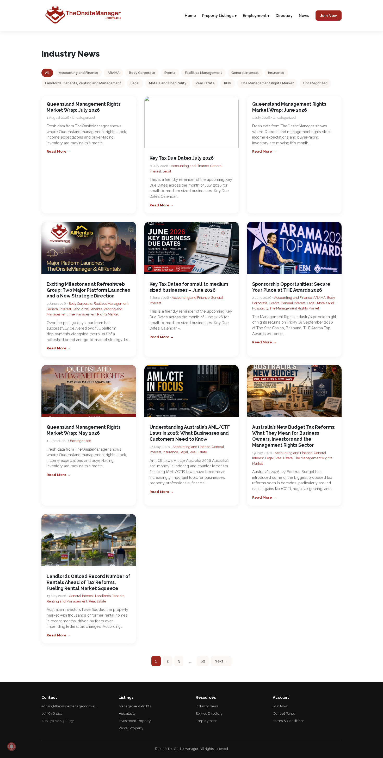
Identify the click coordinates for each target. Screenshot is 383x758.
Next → (221, 661)
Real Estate (205, 83)
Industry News (207, 706)
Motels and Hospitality (167, 83)
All (47, 73)
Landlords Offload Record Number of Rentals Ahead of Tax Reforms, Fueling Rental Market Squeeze (88, 582)
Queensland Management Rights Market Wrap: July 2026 (84, 107)
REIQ (227, 83)
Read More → (59, 151)
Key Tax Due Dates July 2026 (182, 158)
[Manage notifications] (11, 746)
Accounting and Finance (78, 73)
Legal (135, 83)
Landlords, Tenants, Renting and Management (83, 83)
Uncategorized (315, 83)
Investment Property (135, 721)
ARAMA (114, 73)
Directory (284, 15)
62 (203, 661)
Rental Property (131, 728)
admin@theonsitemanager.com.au (68, 706)
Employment (206, 721)
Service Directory (209, 713)
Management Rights (135, 706)
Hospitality (127, 713)
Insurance (276, 73)
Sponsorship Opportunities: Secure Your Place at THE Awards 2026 (291, 287)
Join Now (328, 15)
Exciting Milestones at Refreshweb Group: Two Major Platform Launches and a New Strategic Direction (88, 290)
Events (170, 73)
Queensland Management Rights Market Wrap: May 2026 (84, 430)
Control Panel (284, 713)
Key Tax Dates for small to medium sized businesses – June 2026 (189, 287)
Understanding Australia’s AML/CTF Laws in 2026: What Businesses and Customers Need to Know (190, 433)
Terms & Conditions (288, 721)
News (304, 15)
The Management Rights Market (267, 83)
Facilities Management (203, 73)
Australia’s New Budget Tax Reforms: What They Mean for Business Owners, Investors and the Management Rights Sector (294, 436)
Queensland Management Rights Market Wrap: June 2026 (289, 107)
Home (190, 15)
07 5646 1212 (52, 713)
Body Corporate (142, 73)
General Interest (245, 73)
